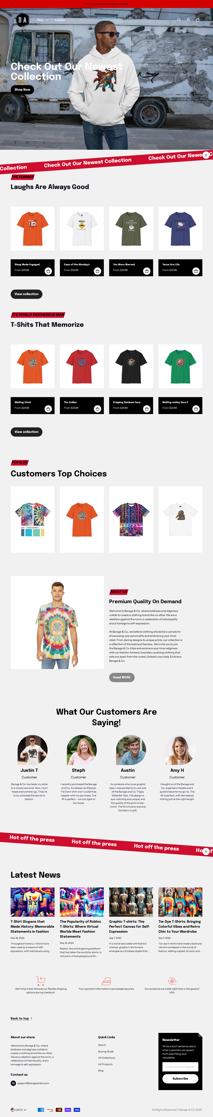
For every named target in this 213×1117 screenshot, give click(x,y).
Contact (60, 19)
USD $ (18, 1109)
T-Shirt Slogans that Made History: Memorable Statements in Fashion (32, 926)
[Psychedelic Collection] (82, 519)
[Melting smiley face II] (180, 366)
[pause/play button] (206, 155)
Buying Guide (106, 1051)
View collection (26, 294)
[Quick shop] (48, 271)
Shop (40, 19)
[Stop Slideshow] (27, 142)
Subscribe (180, 1078)
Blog (101, 1070)
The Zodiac (70, 402)
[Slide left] (13, 4)
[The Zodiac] (82, 366)
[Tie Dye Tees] (33, 519)
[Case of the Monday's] (82, 228)
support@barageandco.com (33, 1083)
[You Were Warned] (131, 228)
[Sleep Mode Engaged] (33, 228)
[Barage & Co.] (22, 20)
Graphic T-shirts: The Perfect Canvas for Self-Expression (129, 926)
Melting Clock (23, 402)
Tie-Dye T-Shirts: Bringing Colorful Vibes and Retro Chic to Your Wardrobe (179, 926)
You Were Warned (124, 264)
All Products (105, 1064)
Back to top (20, 1018)
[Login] (188, 19)
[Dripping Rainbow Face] (131, 366)
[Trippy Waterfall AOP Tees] (131, 519)
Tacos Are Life (171, 264)
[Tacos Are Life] (180, 228)
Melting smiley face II (175, 402)
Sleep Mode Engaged (27, 264)
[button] (179, 19)
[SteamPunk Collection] (180, 519)
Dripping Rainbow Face (126, 402)
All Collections (106, 1057)
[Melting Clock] (33, 366)
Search (102, 1045)
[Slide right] (200, 4)
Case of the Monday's (77, 264)
